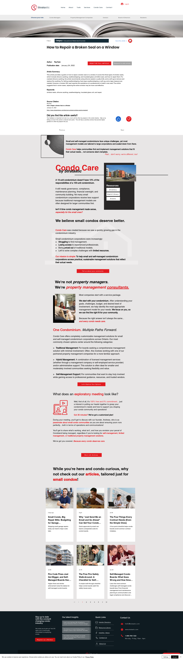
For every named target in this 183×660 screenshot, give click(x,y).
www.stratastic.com (131, 629)
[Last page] (106, 602)
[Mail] (122, 624)
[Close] (181, 656)
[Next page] (102, 602)
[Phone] (122, 635)
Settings (165, 657)
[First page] (74, 602)
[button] (71, 7)
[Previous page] (78, 602)
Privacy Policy (89, 657)
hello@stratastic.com (132, 624)
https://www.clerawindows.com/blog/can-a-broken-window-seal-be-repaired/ (67, 110)
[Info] (122, 629)
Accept (175, 657)
